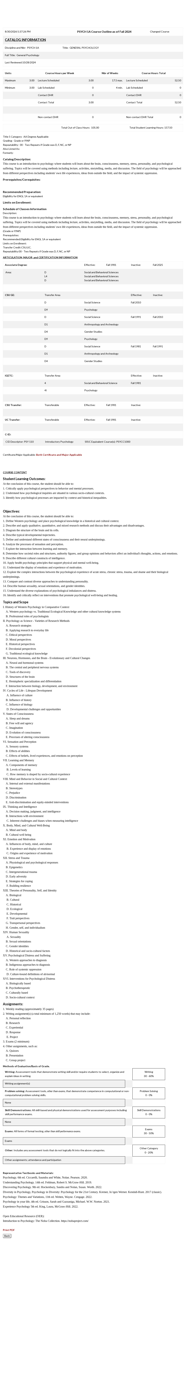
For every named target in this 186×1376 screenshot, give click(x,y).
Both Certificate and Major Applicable (59, 454)
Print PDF (9, 1229)
